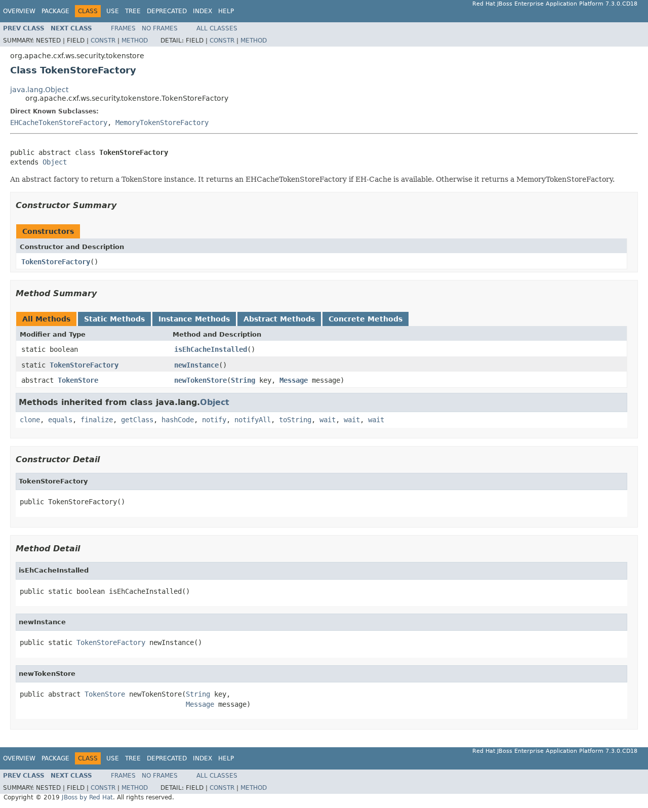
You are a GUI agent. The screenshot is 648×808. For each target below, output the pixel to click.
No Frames (160, 28)
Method (135, 40)
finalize (96, 420)
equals (60, 420)
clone (30, 420)
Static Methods (114, 319)
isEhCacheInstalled (210, 349)
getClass (137, 420)
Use (112, 11)
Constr (103, 40)
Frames (123, 28)
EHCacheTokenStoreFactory (58, 122)
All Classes (216, 28)
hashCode (177, 420)
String (243, 380)
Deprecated (167, 11)
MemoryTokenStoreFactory (162, 122)
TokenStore (78, 380)
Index (202, 11)
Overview (19, 11)
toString (295, 420)
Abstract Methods (279, 319)
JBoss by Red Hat (87, 797)
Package (55, 11)
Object (55, 162)
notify (214, 420)
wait (327, 420)
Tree (133, 11)
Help (226, 11)
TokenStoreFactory (55, 262)
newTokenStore (200, 380)
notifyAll (252, 420)
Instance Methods (194, 319)
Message (293, 380)
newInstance (196, 365)
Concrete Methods (365, 319)
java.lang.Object (39, 90)
